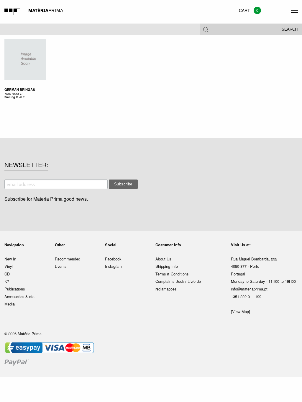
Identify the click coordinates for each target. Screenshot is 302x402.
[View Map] (240, 311)
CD (7, 274)
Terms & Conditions (171, 274)
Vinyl (8, 266)
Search (290, 29)
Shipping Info (166, 266)
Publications (14, 289)
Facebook (113, 259)
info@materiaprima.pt (249, 289)
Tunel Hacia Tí (13, 94)
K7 (6, 281)
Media (9, 304)
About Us (163, 259)
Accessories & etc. (19, 296)
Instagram (113, 266)
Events (60, 266)
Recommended (67, 259)
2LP (22, 97)
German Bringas (19, 89)
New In (10, 259)
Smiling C (11, 97)
